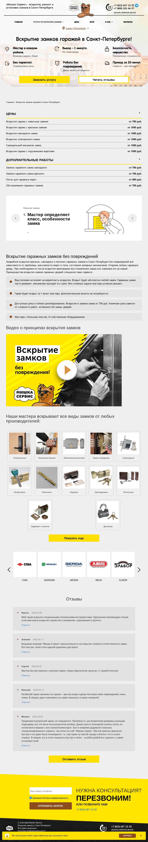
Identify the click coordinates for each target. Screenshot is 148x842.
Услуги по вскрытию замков (47, 22)
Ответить (26, 624)
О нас (108, 22)
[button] (37, 232)
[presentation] (15, 218)
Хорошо (127, 836)
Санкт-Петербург (76, 28)
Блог (92, 22)
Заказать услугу (44, 79)
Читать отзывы (104, 79)
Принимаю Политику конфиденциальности (50, 798)
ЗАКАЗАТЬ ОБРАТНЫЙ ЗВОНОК (125, 13)
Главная (18, 22)
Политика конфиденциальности (31, 830)
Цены (76, 22)
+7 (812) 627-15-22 (124, 5)
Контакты (127, 22)
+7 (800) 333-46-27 (124, 8)
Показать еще (74, 538)
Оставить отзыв (74, 759)
